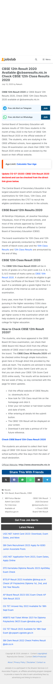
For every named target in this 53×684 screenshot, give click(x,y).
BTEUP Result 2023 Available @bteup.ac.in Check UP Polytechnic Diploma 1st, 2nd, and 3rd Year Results (25, 583)
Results (8, 490)
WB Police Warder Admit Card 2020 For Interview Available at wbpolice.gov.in (13, 505)
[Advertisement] (26, 28)
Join (46, 108)
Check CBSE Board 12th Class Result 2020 (24, 439)
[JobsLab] (8, 59)
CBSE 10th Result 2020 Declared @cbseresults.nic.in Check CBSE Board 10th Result (40, 505)
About (10, 662)
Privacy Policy (19, 662)
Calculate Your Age (26, 164)
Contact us (41, 662)
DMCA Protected (39, 656)
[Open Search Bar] (36, 59)
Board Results (20, 493)
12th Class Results (23, 249)
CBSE (29, 493)
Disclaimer (31, 662)
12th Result (9, 493)
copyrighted (42, 653)
